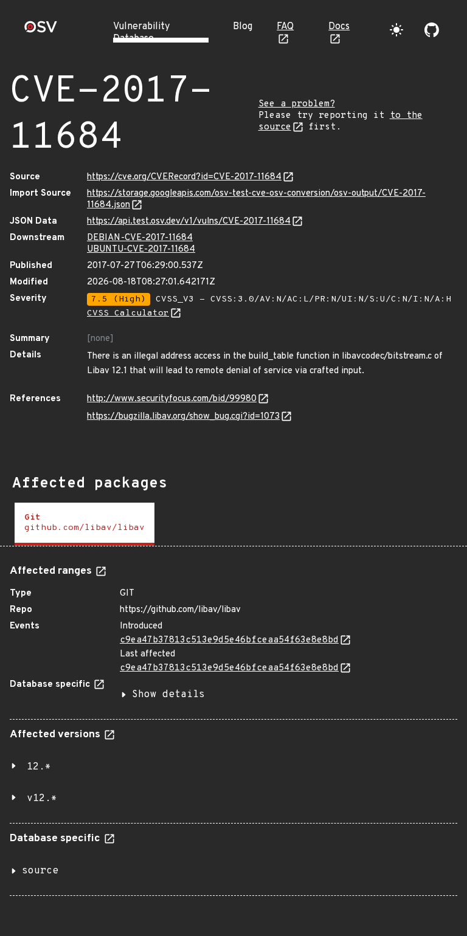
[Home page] (40, 31)
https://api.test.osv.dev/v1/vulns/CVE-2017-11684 (189, 221)
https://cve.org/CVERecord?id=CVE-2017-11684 (184, 177)
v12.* (42, 799)
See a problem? (296, 104)
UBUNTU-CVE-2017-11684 (141, 249)
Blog (242, 27)
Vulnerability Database (141, 33)
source (40, 871)
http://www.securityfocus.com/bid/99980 (172, 399)
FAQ (285, 27)
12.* (39, 767)
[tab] (84, 524)
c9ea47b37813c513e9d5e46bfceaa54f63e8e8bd (229, 640)
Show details (168, 695)
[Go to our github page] (431, 29)
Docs (339, 27)
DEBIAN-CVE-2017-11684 (140, 238)
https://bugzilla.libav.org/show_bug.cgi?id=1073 (183, 416)
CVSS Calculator (128, 313)
